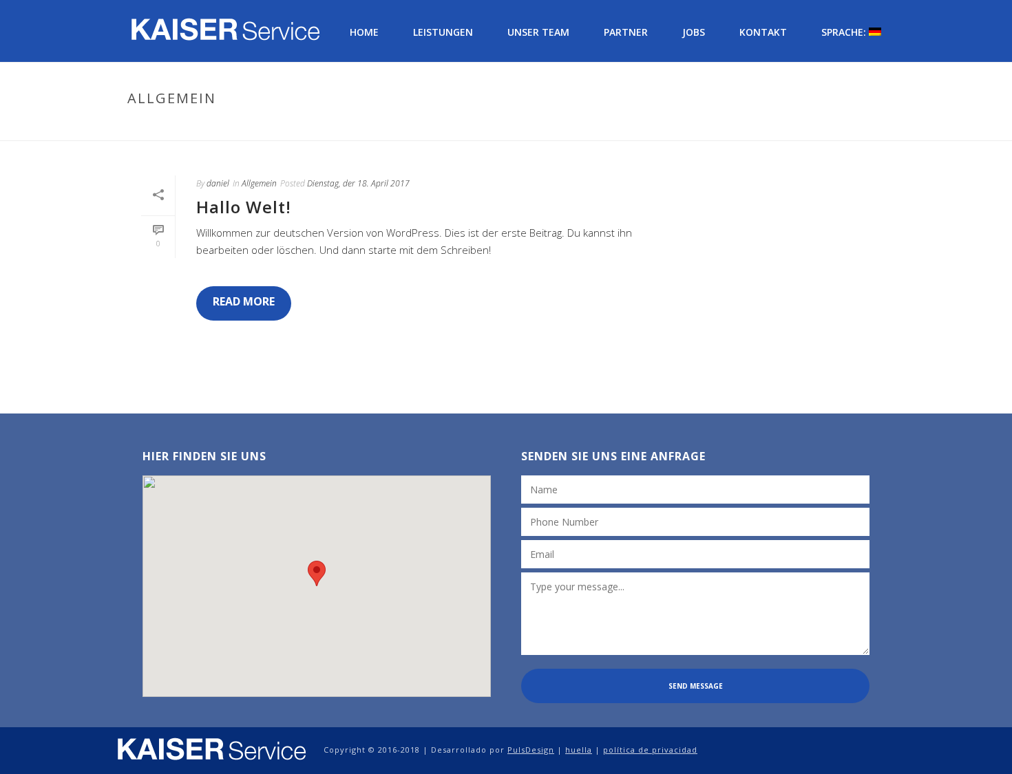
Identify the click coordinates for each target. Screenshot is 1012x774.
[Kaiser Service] (212, 749)
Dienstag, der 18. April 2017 (358, 183)
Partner (626, 32)
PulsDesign (530, 749)
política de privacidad (650, 749)
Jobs (693, 32)
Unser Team (538, 32)
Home (364, 32)
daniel (218, 183)
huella (578, 749)
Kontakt (763, 32)
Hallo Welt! (243, 206)
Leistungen (443, 32)
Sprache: (845, 32)
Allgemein (853, 127)
